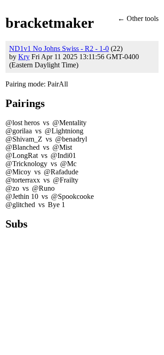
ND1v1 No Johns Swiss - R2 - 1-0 (59, 48)
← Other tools (138, 18)
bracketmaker (49, 23)
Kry (24, 57)
